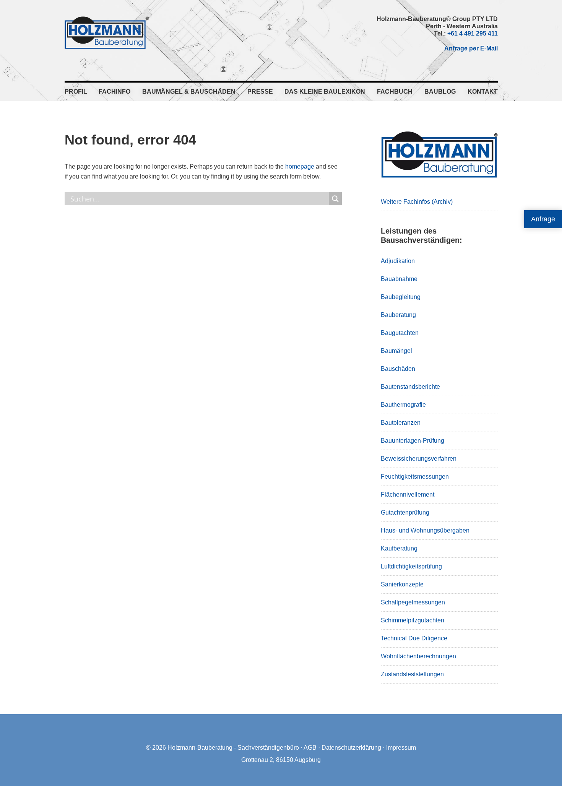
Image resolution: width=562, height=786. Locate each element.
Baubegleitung (401, 297)
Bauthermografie (403, 404)
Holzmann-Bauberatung (107, 32)
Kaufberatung (399, 548)
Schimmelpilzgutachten (412, 620)
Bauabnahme (399, 279)
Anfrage (543, 219)
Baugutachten (400, 333)
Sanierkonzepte (402, 584)
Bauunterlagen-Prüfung (412, 440)
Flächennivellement (407, 494)
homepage (299, 166)
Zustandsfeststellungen (412, 674)
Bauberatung (398, 315)
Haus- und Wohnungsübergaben (425, 530)
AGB (310, 747)
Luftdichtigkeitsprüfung (411, 566)
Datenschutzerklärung (351, 747)
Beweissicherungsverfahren (418, 458)
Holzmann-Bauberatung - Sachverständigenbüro (233, 747)
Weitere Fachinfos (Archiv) (417, 201)
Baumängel (396, 351)
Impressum (401, 747)
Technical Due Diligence (414, 638)
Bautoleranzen (401, 422)
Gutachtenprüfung (405, 512)
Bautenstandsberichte (410, 386)
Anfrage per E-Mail (471, 48)
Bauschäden (398, 368)
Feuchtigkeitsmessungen (415, 476)
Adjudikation (398, 261)
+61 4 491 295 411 (472, 33)
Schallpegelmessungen (413, 602)
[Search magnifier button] (335, 198)
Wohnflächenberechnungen (418, 656)
